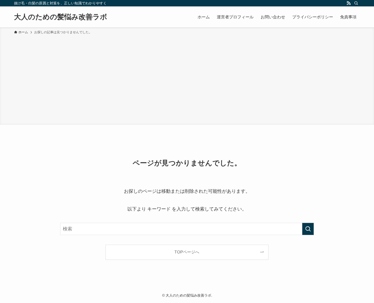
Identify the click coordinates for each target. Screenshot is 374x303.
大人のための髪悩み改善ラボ (60, 16)
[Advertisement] (187, 79)
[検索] (356, 3)
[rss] (348, 3)
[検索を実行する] (308, 229)
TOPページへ (186, 252)
